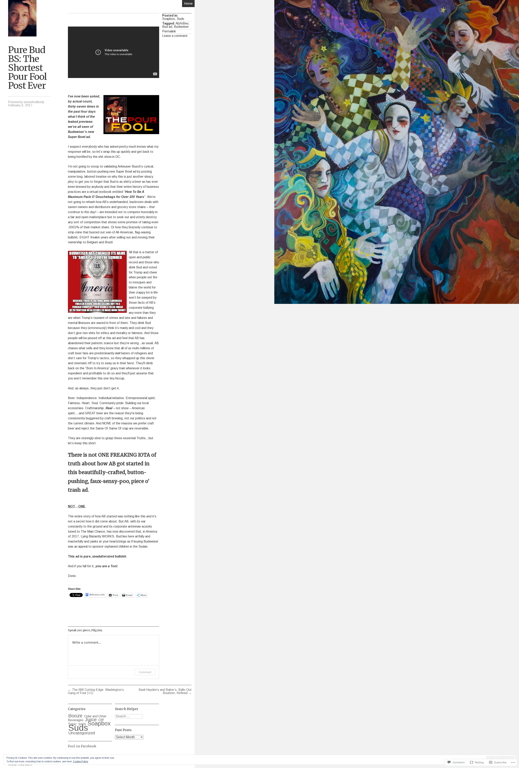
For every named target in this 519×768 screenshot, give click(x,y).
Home (188, 3)
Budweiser (181, 26)
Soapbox (168, 18)
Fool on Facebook (82, 746)
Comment (145, 672)
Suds (180, 18)
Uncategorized (81, 733)
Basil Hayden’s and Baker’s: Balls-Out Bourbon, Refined (165, 691)
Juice (91, 719)
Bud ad (167, 26)
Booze (75, 715)
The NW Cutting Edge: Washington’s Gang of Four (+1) (96, 691)
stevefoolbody (34, 102)
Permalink (169, 31)
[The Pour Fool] (22, 18)
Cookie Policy (80, 761)
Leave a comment (175, 35)
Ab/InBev (182, 23)
